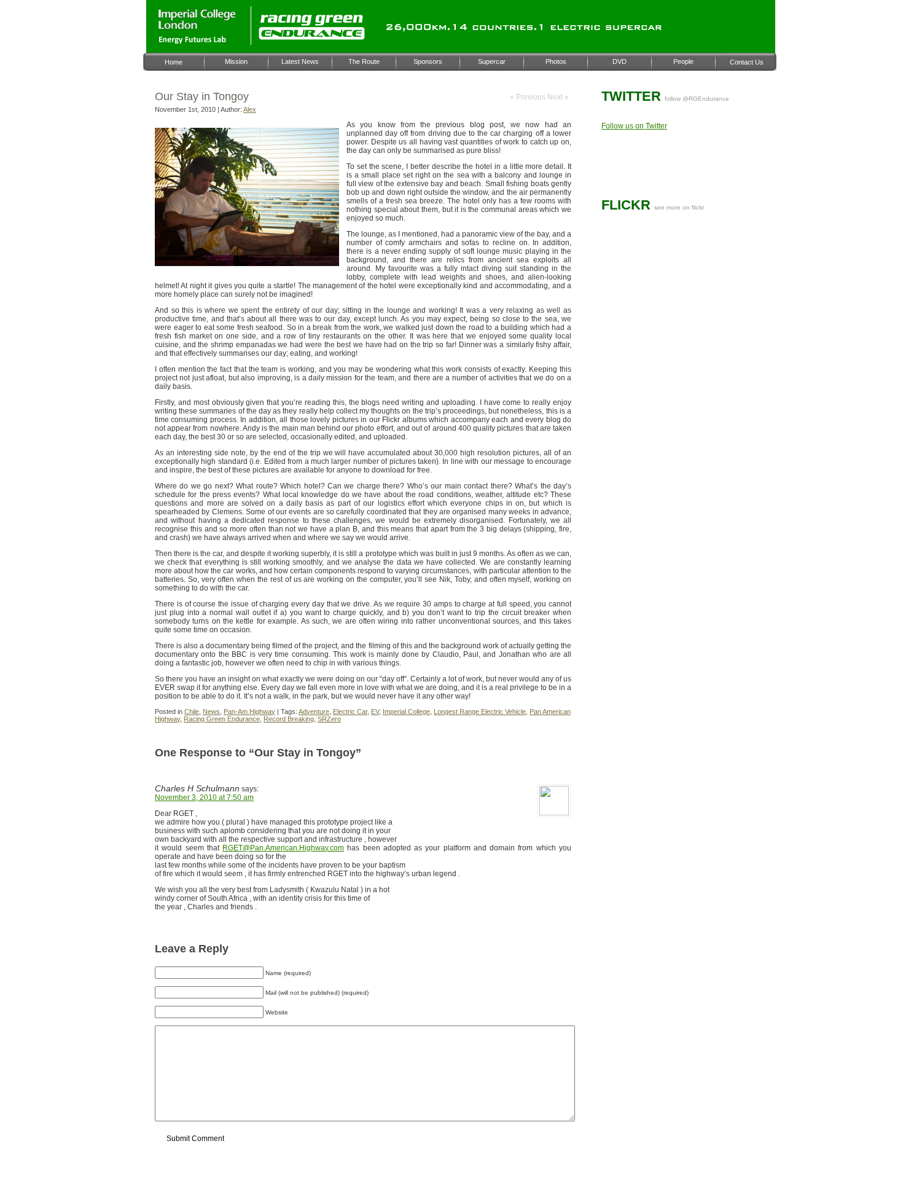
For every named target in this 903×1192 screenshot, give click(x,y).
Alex (249, 109)
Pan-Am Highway (249, 711)
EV (375, 711)
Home (173, 62)
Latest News (300, 61)
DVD (619, 61)
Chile (191, 711)
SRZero (329, 719)
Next (556, 97)
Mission (236, 61)
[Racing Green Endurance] (312, 38)
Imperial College (406, 711)
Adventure (314, 711)
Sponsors (427, 61)
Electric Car (350, 711)
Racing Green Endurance (222, 719)
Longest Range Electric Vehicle (480, 711)
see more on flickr (679, 207)
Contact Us (747, 62)
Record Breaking (289, 719)
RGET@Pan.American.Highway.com (283, 848)
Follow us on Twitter (634, 126)
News (211, 711)
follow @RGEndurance (697, 98)
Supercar (492, 61)
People (683, 61)
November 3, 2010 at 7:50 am (204, 797)
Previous (531, 97)
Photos (555, 61)
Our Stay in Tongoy (202, 96)
